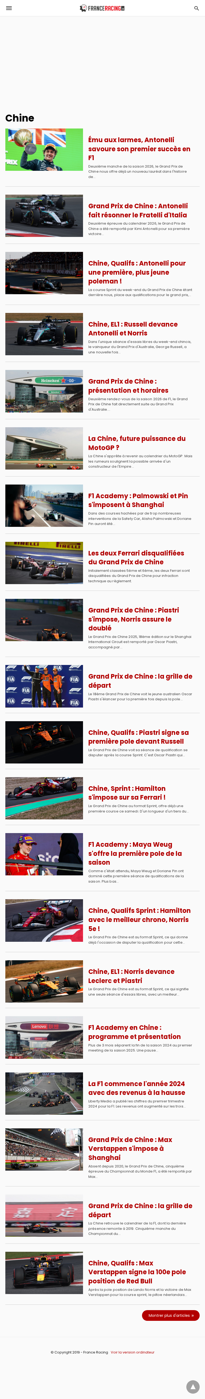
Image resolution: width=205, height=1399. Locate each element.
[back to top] (193, 1387)
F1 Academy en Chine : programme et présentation (134, 1032)
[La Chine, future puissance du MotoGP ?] (44, 448)
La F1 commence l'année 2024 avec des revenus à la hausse (136, 1088)
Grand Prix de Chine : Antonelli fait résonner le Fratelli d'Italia (138, 211)
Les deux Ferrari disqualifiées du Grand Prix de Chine (136, 558)
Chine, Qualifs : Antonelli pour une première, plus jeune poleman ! (137, 272)
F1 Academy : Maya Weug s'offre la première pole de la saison (135, 853)
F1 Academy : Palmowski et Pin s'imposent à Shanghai (138, 500)
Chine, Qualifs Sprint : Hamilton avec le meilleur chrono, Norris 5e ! (139, 919)
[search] (197, 8)
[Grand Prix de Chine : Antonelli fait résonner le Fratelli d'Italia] (44, 216)
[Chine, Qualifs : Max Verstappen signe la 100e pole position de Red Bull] (44, 1273)
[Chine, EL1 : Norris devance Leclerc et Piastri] (44, 981)
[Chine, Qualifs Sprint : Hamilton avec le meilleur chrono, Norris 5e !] (44, 920)
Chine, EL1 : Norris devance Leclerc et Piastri (131, 976)
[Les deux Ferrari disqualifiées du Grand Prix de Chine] (44, 563)
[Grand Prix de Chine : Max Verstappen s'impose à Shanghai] (44, 1149)
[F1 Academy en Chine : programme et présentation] (44, 1037)
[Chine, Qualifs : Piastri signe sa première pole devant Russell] (44, 742)
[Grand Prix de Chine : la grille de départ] (44, 686)
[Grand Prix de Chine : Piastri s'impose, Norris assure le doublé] (44, 620)
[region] (102, 62)
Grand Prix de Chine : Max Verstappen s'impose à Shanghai (130, 1148)
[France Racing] (102, 8)
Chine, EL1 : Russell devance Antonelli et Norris (133, 329)
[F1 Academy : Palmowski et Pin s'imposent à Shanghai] (44, 506)
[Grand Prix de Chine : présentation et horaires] (44, 391)
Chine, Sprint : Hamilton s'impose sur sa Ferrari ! (127, 793)
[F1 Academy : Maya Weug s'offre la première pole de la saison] (44, 854)
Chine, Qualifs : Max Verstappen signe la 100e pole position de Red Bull (137, 1272)
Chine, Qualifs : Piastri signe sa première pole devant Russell (138, 737)
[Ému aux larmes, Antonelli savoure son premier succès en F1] (44, 149)
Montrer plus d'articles (169, 1315)
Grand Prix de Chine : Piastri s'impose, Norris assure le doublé (133, 619)
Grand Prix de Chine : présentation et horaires (128, 386)
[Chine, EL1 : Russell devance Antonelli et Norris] (44, 334)
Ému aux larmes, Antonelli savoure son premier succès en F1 (139, 148)
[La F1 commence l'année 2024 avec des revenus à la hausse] (44, 1093)
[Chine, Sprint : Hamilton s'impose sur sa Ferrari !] (44, 798)
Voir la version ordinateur (133, 1352)
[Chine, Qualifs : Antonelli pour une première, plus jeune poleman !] (44, 273)
